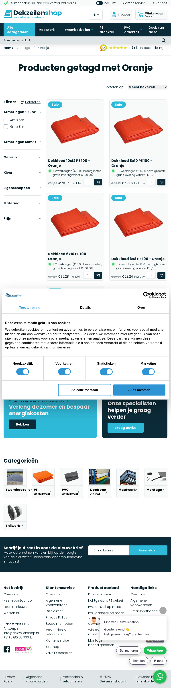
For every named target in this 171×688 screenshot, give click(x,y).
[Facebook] (7, 650)
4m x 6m (17, 120)
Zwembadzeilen (77, 30)
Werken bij (12, 613)
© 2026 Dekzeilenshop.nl (113, 679)
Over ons (160, 3)
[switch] (64, 371)
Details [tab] (85, 307)
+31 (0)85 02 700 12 (18, 637)
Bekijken (22, 424)
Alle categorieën (17, 29)
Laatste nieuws (15, 606)
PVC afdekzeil (131, 29)
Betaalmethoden (59, 623)
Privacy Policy (56, 617)
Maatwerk (47, 30)
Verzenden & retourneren (56, 632)
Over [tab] (141, 307)
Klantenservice (134, 3)
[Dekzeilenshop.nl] (33, 14)
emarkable (145, 681)
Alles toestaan (139, 390)
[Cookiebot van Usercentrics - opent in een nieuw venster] (146, 295)
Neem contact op (18, 600)
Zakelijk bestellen (59, 653)
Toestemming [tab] (29, 307)
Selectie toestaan (84, 390)
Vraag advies (125, 428)
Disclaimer (54, 611)
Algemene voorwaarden (56, 602)
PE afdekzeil (107, 29)
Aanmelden (148, 550)
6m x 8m (17, 126)
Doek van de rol (156, 29)
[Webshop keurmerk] (23, 650)
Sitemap (52, 646)
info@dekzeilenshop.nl (21, 633)
